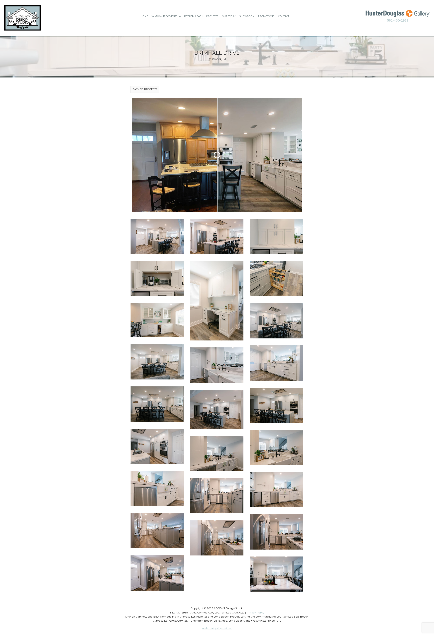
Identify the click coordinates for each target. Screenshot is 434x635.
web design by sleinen (217, 628)
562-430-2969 (397, 20)
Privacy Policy (255, 612)
